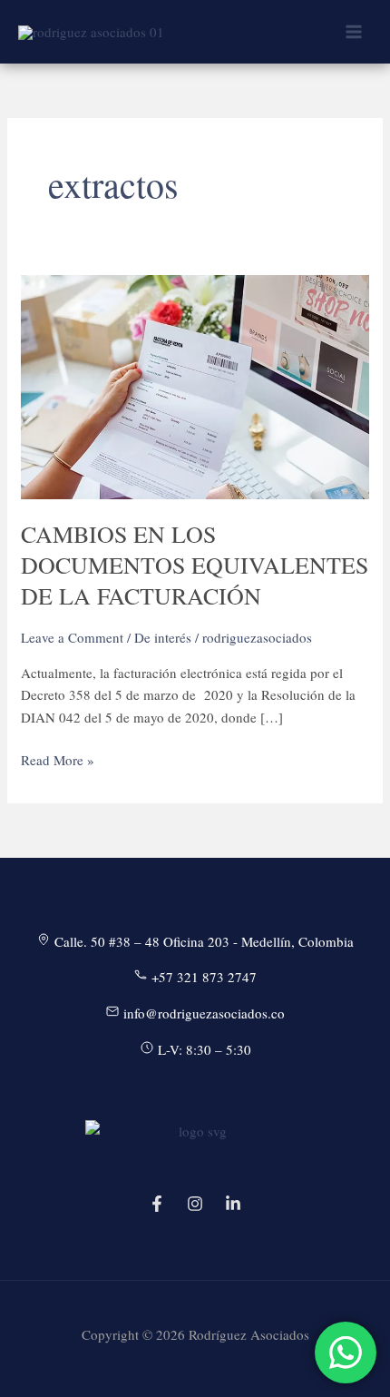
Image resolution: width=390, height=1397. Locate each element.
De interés (162, 637)
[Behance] (233, 1203)
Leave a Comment (72, 637)
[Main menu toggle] (353, 32)
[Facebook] (157, 1203)
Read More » (57, 761)
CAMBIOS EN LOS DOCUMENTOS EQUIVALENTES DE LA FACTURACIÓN (194, 564)
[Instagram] (195, 1203)
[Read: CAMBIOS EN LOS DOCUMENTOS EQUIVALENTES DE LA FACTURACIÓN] (195, 385)
